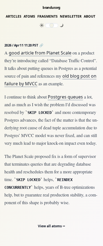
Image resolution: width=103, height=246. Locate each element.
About (89, 16)
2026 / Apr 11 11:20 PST (21, 45)
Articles (13, 16)
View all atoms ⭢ (51, 226)
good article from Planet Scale (40, 53)
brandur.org (51, 8)
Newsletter (71, 16)
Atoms (29, 16)
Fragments (47, 16)
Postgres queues (65, 97)
